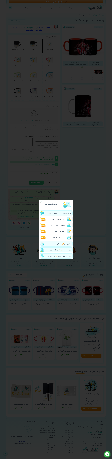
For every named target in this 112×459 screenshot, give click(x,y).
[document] (56, 229)
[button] (41, 202)
